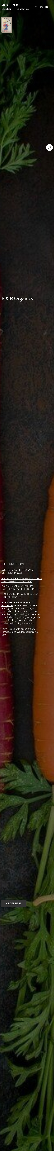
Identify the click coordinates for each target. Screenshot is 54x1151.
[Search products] (49, 147)
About (16, 4)
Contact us (22, 9)
